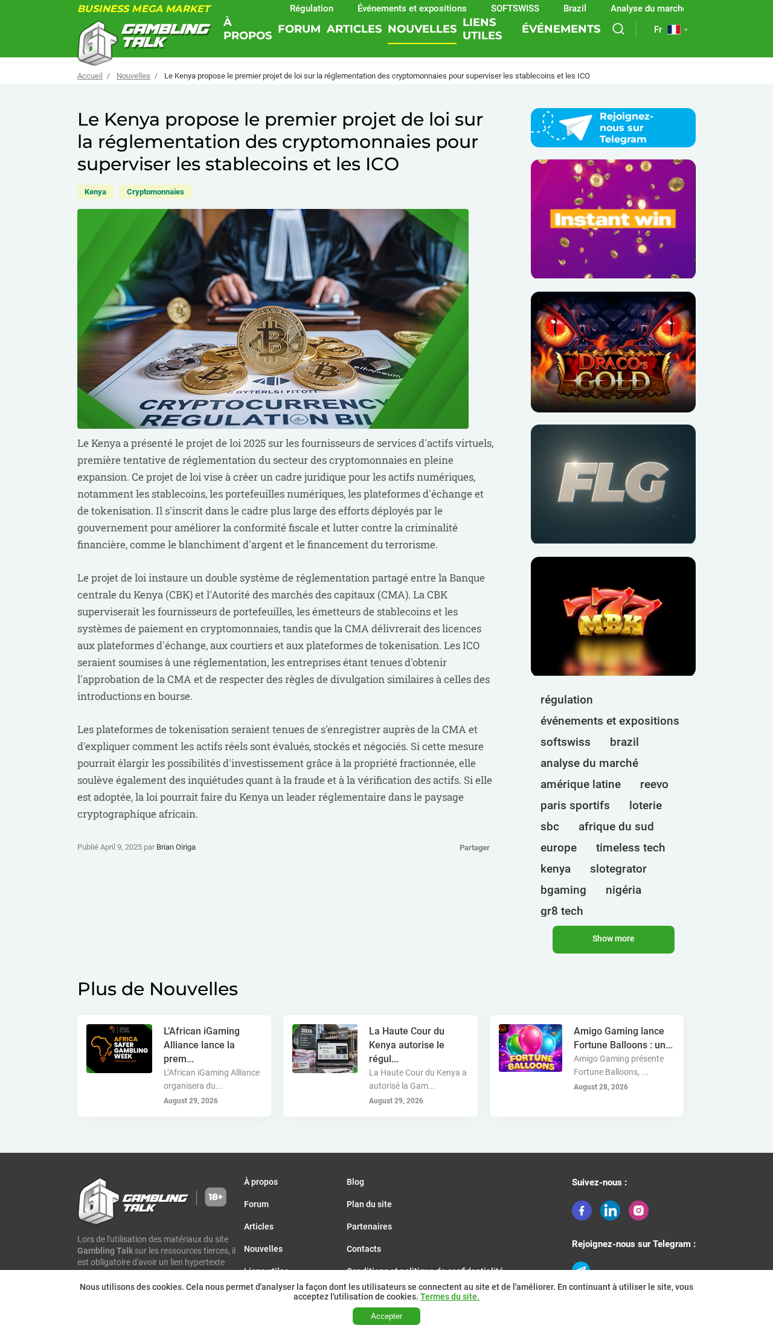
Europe (558, 847)
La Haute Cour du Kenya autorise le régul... (406, 1045)
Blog (355, 1182)
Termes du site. (450, 1296)
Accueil (90, 75)
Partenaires (369, 1226)
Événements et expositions (383, 8)
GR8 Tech (561, 911)
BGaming (563, 890)
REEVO (654, 784)
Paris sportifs (575, 805)
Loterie (645, 805)
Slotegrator (618, 869)
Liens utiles (482, 29)
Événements (561, 29)
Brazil (545, 8)
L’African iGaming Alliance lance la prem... (202, 1045)
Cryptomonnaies (155, 191)
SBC (549, 826)
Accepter (386, 1316)
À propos (247, 29)
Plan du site (369, 1204)
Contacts (364, 1249)
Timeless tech (631, 847)
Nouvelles (422, 29)
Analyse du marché (620, 8)
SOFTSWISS (565, 742)
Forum (299, 29)
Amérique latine (580, 784)
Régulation (282, 8)
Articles (354, 29)
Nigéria (623, 890)
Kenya (95, 191)
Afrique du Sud (616, 826)
